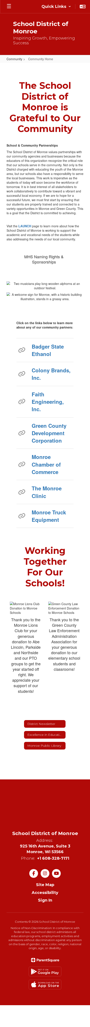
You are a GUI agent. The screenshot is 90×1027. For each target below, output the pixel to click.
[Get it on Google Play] (45, 971)
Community (14, 59)
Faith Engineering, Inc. (48, 401)
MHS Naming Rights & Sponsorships (44, 259)
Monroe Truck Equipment (49, 515)
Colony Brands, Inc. (51, 373)
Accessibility (45, 892)
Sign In (45, 900)
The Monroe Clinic (47, 491)
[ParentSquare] (45, 960)
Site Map (45, 884)
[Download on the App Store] (45, 984)
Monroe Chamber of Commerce (46, 464)
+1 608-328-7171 (53, 858)
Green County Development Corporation (49, 433)
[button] (56, 6)
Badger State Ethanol (48, 350)
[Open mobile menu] (9, 6)
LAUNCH (24, 226)
